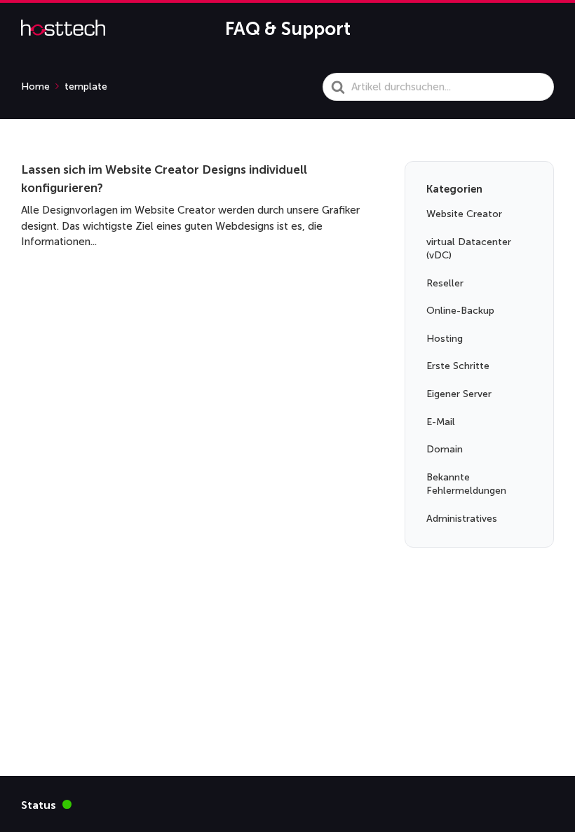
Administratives (461, 519)
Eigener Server (459, 394)
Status (46, 804)
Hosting (444, 339)
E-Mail (440, 422)
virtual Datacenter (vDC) (468, 249)
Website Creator (464, 214)
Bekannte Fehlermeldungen (466, 484)
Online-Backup (460, 311)
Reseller (445, 283)
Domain (444, 449)
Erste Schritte (457, 366)
